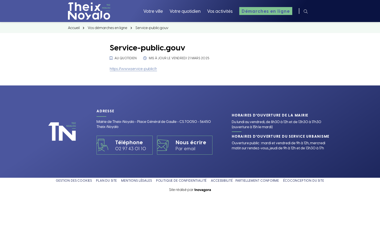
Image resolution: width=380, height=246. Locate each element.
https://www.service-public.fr (133, 68)
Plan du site (106, 180)
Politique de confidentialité (181, 180)
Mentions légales (136, 180)
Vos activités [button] (220, 11)
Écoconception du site (303, 180)
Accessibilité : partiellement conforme (245, 180)
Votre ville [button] (153, 11)
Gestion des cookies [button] (74, 180)
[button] (367, 233)
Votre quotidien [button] (185, 11)
